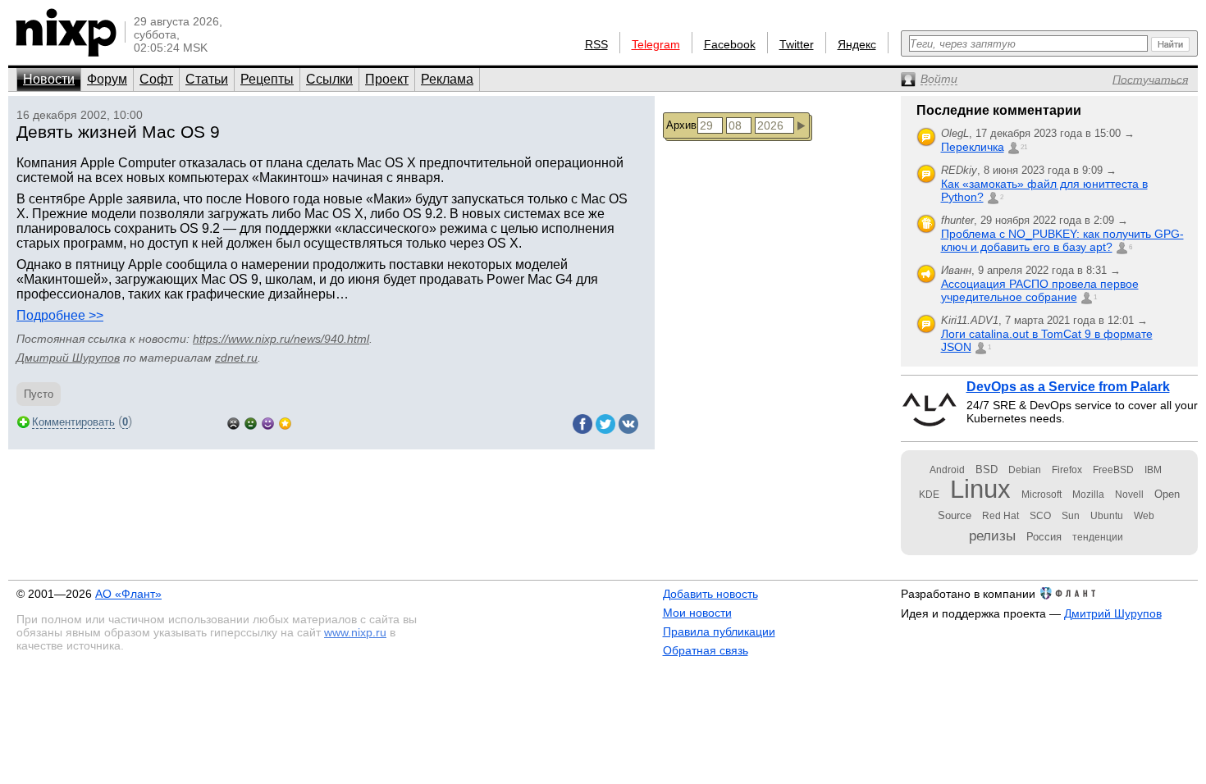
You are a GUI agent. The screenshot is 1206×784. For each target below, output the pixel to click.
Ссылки (329, 79)
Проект (387, 79)
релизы (992, 535)
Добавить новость (710, 593)
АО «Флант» (128, 593)
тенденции (1097, 537)
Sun (1071, 516)
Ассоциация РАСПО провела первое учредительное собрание (1040, 290)
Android (947, 470)
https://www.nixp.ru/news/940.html (281, 338)
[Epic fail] (233, 422)
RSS (596, 44)
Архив (681, 125)
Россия (1044, 537)
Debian (1024, 470)
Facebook (730, 44)
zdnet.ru (236, 357)
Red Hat (1000, 516)
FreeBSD (1113, 470)
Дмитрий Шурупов (68, 357)
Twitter (796, 44)
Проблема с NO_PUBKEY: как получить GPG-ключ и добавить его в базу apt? (1062, 240)
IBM (1153, 470)
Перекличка (972, 146)
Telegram (656, 44)
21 (1024, 147)
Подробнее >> (59, 315)
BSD (986, 469)
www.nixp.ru (355, 632)
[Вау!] (285, 422)
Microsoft (1041, 494)
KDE (929, 494)
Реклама (447, 79)
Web (1144, 516)
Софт (156, 79)
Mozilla (1088, 494)
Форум (107, 79)
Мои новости (697, 612)
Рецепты (267, 79)
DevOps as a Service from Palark (1068, 387)
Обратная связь (705, 650)
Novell (1129, 494)
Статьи (206, 79)
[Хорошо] (268, 422)
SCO (1040, 516)
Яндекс (857, 44)
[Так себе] (250, 422)
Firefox (1067, 470)
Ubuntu (1106, 516)
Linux (980, 489)
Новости (49, 79)
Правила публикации (719, 631)
